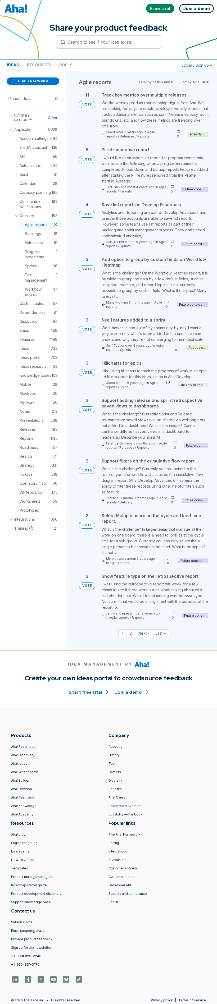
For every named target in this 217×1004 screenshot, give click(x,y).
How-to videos (23, 860)
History (114, 755)
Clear (52, 117)
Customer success (123, 868)
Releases (127, 136)
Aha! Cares (116, 797)
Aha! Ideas (19, 763)
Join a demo (131, 692)
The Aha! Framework (124, 834)
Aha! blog (18, 834)
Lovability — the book (125, 814)
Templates (19, 868)
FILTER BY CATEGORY (23, 118)
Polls (66, 64)
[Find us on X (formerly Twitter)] (41, 979)
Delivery (126, 502)
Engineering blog (24, 843)
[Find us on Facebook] (28, 979)
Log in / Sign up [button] (196, 65)
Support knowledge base (31, 902)
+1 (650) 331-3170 (25, 964)
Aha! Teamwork (23, 797)
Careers (114, 772)
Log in (113, 902)
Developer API (119, 885)
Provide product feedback (31, 939)
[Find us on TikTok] (79, 979)
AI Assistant (117, 860)
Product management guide (33, 877)
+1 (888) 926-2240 (26, 956)
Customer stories (121, 877)
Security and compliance (127, 894)
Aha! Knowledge (24, 806)
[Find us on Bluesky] (66, 979)
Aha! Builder (20, 780)
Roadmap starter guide (29, 885)
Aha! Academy (22, 814)
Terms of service (192, 1000)
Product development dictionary (36, 894)
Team (112, 763)
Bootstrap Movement (125, 806)
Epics (124, 387)
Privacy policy (162, 1000)
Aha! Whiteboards (25, 772)
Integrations (117, 851)
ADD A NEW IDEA (34, 81)
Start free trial (88, 692)
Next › (143, 633)
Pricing (113, 843)
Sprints (125, 246)
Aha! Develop (21, 789)
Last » (161, 633)
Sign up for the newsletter (31, 948)
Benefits (115, 789)
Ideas (13, 64)
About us (115, 747)
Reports (143, 136)
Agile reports (120, 563)
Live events (20, 851)
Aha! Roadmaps (23, 747)
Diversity (115, 780)
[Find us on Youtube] (53, 979)
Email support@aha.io (28, 931)
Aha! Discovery (22, 755)
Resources (39, 64)
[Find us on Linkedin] (15, 979)
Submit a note (22, 922)
